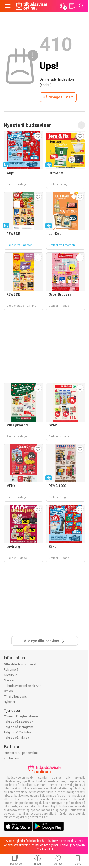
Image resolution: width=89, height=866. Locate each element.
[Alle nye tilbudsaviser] (81, 125)
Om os (8, 691)
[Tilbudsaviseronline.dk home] (32, 6)
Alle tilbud (10, 675)
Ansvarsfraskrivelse (17, 845)
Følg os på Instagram (18, 727)
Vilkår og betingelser (45, 845)
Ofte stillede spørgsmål (20, 664)
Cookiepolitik (45, 849)
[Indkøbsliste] (72, 6)
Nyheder (9, 702)
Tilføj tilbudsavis (15, 696)
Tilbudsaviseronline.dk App (23, 686)
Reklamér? (11, 669)
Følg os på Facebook (18, 721)
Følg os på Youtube (17, 732)
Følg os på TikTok (16, 737)
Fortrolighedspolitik (72, 845)
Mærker (9, 680)
